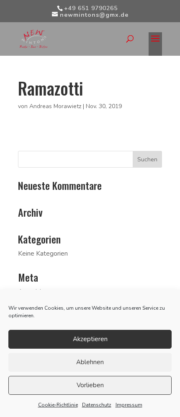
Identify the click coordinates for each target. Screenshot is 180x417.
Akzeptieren (90, 339)
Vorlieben (90, 385)
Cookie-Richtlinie (58, 404)
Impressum (129, 404)
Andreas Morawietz (55, 106)
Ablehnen (90, 362)
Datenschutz (96, 404)
